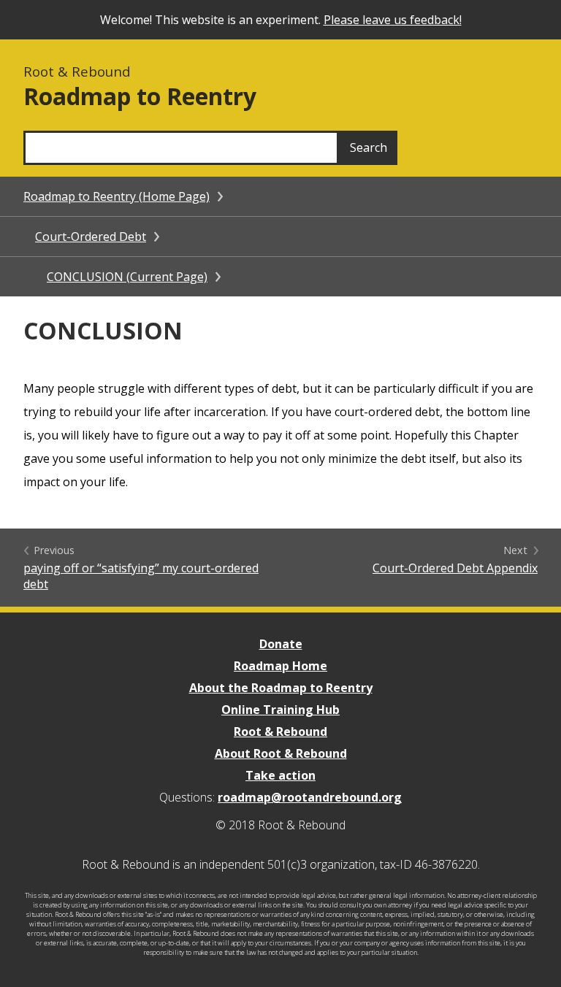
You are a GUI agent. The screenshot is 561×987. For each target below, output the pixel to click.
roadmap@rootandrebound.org (310, 797)
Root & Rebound (280, 731)
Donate (280, 644)
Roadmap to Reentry (139, 96)
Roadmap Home (280, 666)
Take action (280, 775)
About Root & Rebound (281, 753)
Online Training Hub (280, 710)
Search (368, 147)
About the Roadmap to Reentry (281, 688)
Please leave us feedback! (393, 20)
